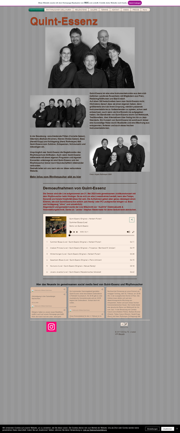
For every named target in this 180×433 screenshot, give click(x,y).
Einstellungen (152, 429)
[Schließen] (177, 429)
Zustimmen (167, 429)
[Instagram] (51, 403)
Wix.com (122, 411)
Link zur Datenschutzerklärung (95, 430)
